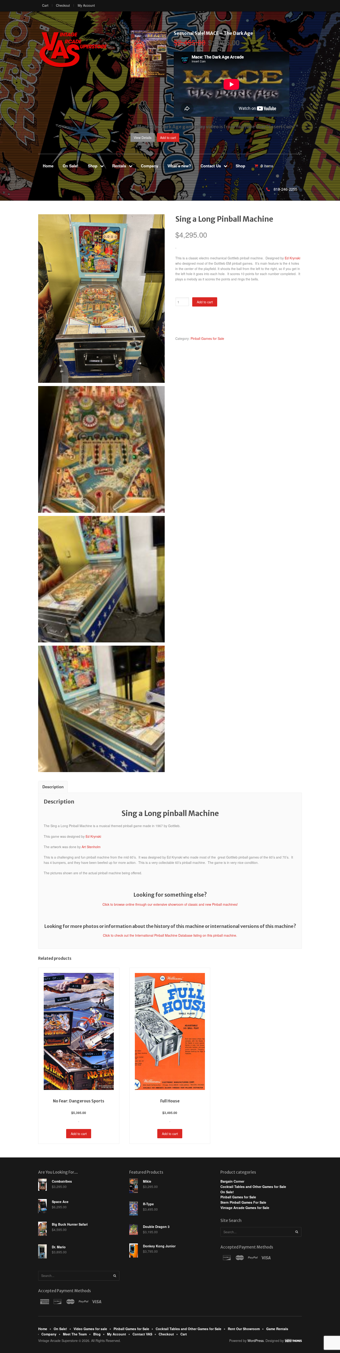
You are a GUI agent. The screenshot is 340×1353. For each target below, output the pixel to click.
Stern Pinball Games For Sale (243, 1202)
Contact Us (211, 166)
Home (48, 166)
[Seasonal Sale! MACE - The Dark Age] (148, 75)
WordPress (255, 1340)
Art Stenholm (91, 846)
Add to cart (168, 137)
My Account (86, 5)
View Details (142, 137)
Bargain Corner (232, 1181)
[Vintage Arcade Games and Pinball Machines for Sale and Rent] (73, 49)
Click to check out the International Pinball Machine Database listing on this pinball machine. (170, 935)
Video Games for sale (90, 1328)
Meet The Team (75, 1334)
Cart (45, 5)
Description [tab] (53, 786)
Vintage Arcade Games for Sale (244, 1207)
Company (149, 166)
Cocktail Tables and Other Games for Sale (253, 1186)
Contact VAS (142, 1334)
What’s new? (179, 166)
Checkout (63, 5)
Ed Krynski (292, 258)
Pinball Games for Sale (207, 338)
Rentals (119, 166)
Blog (97, 1334)
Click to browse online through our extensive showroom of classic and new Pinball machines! (170, 904)
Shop (92, 166)
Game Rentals (277, 1328)
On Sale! (70, 166)
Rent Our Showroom (244, 1328)
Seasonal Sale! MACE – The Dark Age (213, 33)
